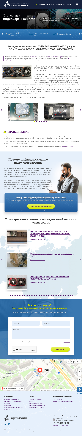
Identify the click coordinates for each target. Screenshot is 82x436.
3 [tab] (12, 295)
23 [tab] (46, 295)
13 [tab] (29, 295)
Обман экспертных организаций (63, 401)
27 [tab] (53, 295)
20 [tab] (41, 295)
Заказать (60, 349)
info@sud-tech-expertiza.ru (60, 425)
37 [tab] (70, 295)
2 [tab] (36, 121)
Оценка (31, 401)
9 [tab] (22, 295)
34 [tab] (65, 295)
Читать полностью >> (37, 239)
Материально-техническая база (13, 401)
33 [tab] (63, 295)
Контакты (7, 409)
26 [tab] (51, 295)
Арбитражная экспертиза (36, 407)
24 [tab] (48, 295)
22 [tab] (44, 295)
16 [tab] (34, 295)
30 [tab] (58, 295)
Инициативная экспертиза (37, 405)
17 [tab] (36, 295)
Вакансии (7, 403)
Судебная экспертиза (35, 403)
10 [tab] (24, 295)
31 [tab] (60, 295)
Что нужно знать (58, 399)
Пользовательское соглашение (13, 407)
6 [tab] (43, 121)
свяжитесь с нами (67, 146)
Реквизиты (7, 405)
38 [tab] (72, 295)
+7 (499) (61, 423)
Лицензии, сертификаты (11, 399)
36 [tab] (68, 295)
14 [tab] (31, 295)
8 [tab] (46, 121)
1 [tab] (34, 121)
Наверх (79, 393)
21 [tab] (43, 295)
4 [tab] (39, 121)
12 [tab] (27, 295)
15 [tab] (32, 295)
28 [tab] (55, 295)
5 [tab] (41, 121)
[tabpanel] (22, 112)
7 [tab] (44, 121)
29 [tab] (56, 295)
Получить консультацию (41, 206)
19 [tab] (39, 295)
